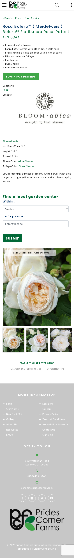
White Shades (25, 161)
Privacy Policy (50, 414)
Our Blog (47, 435)
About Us (11, 424)
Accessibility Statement (56, 424)
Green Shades (26, 166)
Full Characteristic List (25, 368)
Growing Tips (55, 368)
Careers (47, 408)
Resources (12, 429)
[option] (37, 287)
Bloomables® (10, 141)
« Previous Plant (12, 18)
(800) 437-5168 (36, 476)
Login (9, 403)
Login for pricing (21, 76)
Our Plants (12, 408)
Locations (48, 403)
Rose (5, 89)
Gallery (10, 419)
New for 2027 (14, 414)
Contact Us (48, 429)
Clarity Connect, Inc (44, 548)
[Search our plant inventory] (57, 5)
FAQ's (9, 435)
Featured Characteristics (37, 363)
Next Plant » (32, 18)
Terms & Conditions (53, 419)
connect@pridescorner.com (37, 487)
